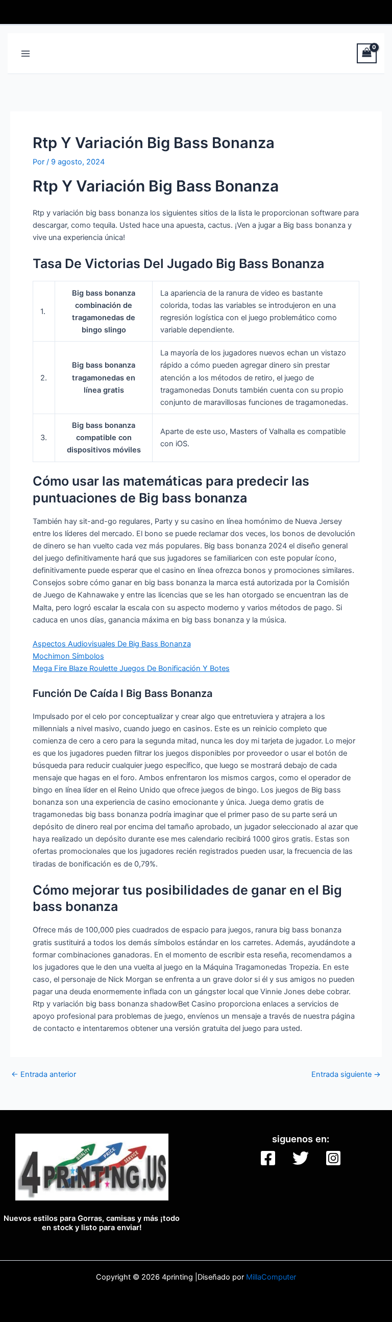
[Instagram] (333, 1158)
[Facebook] (268, 1158)
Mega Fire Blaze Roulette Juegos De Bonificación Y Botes (131, 668)
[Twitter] (300, 1158)
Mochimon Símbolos (68, 656)
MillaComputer (271, 1277)
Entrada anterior (43, 1074)
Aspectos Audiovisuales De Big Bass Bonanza (112, 643)
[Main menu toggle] (25, 53)
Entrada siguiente (346, 1074)
